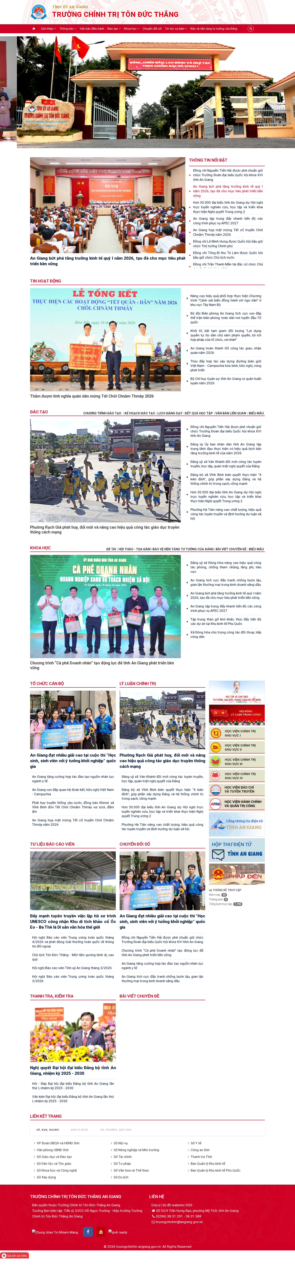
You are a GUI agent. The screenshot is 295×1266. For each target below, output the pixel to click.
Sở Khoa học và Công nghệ (57, 1170)
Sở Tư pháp (122, 1164)
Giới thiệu (47, 28)
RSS (189, 1205)
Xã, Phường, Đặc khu (115, 1129)
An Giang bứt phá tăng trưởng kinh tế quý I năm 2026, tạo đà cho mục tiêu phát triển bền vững (228, 191)
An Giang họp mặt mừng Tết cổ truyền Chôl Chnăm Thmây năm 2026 (228, 232)
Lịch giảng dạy (170, 413)
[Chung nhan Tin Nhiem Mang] (55, 1232)
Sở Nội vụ (121, 1143)
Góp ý (156, 1205)
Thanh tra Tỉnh (201, 1157)
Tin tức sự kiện (175, 28)
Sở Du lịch (121, 1177)
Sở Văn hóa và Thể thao (131, 1170)
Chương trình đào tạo (102, 413)
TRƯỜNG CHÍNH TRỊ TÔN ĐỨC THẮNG (115, 14)
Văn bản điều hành (92, 28)
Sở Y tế (196, 1143)
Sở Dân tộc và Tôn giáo (54, 1164)
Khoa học (130, 28)
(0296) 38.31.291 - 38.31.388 (178, 1216)
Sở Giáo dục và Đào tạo (54, 1157)
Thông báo (66, 28)
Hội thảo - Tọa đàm (135, 549)
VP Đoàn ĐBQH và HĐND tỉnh (58, 1143)
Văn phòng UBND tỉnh (53, 1150)
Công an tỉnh (200, 1150)
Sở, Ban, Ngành (47, 1129)
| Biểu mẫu (255, 413)
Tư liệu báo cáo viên (52, 844)
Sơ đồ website (173, 1205)
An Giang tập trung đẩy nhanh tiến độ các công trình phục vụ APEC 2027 (228, 221)
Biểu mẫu (256, 549)
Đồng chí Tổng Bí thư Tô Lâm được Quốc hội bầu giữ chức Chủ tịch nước (228, 255)
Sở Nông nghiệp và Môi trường (136, 1150)
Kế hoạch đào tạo (140, 413)
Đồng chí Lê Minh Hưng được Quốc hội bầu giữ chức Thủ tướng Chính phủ (228, 243)
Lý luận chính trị (138, 683)
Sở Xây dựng (46, 1177)
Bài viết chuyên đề (231, 549)
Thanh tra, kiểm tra (51, 996)
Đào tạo (113, 28)
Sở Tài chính (123, 1157)
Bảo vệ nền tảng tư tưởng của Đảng (213, 28)
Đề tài (111, 549)
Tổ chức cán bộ (47, 683)
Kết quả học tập (199, 413)
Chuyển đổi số (152, 28)
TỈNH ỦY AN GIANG (70, 7)
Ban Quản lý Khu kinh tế (208, 1164)
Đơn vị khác (79, 1129)
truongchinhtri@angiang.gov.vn (179, 1222)
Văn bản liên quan (230, 413)
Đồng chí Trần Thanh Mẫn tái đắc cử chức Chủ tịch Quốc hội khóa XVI (228, 266)
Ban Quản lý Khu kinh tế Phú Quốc (215, 1170)
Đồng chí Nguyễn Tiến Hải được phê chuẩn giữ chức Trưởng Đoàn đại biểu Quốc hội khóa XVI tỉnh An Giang (228, 175)
